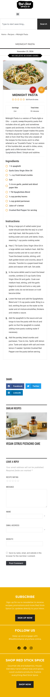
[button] (18, 14)
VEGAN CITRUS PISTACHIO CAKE (23, 443)
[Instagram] (31, 648)
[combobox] (18, 24)
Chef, (38, 128)
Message (10, 487)
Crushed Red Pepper (18, 210)
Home (3, 34)
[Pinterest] (25, 648)
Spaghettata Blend (13, 152)
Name (8, 512)
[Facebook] (19, 648)
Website (9, 539)
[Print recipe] (41, 90)
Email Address (12, 525)
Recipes (11, 34)
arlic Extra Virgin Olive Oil (21, 170)
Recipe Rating (12, 477)
